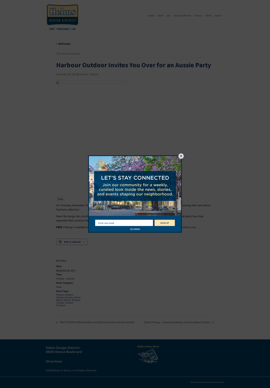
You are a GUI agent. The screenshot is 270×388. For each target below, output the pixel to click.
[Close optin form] (181, 156)
